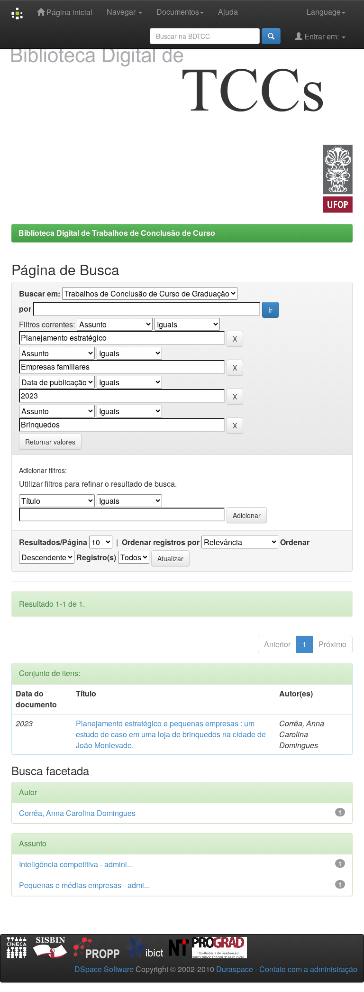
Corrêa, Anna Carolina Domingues (77, 812)
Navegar (122, 11)
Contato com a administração (308, 969)
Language (324, 11)
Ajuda (228, 11)
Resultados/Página (53, 542)
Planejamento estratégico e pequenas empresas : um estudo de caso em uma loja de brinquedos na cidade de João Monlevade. (171, 734)
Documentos (177, 11)
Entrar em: (321, 36)
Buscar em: (39, 293)
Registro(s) (96, 557)
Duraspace (234, 969)
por (25, 309)
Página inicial (68, 12)
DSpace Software (104, 969)
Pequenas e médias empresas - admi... (84, 885)
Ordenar (294, 542)
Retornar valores (50, 441)
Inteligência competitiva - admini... (76, 864)
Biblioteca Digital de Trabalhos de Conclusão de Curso (116, 232)
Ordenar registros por (161, 542)
